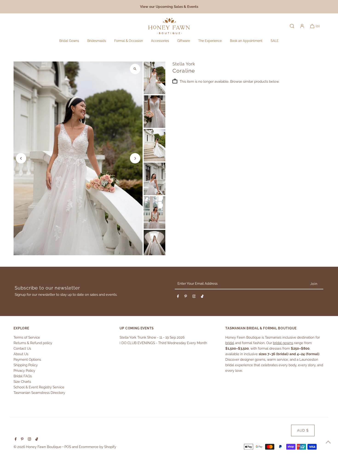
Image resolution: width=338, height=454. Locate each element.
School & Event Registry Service (39, 387)
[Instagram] (194, 297)
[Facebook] (178, 297)
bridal (229, 343)
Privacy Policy (24, 371)
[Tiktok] (202, 297)
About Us (21, 354)
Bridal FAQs (23, 376)
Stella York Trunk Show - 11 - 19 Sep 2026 (152, 337)
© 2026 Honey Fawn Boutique (38, 447)
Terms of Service (27, 337)
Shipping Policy (26, 365)
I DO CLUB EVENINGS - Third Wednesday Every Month (163, 343)
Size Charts (22, 382)
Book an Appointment (246, 41)
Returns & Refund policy (33, 343)
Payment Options (27, 359)
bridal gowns (283, 343)
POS (67, 447)
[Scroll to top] (328, 442)
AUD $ (303, 430)
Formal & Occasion (128, 41)
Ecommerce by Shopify (97, 447)
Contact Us (22, 348)
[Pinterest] (185, 297)
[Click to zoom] (135, 69)
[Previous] (21, 158)
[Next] (135, 158)
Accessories (160, 41)
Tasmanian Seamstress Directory (39, 393)
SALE (275, 41)
